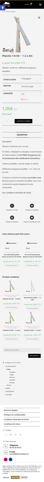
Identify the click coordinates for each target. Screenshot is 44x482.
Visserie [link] (16, 252)
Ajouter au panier (23, 121)
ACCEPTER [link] (15, 477)
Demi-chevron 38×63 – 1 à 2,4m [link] (32, 299)
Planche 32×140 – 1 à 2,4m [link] (11, 299)
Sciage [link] (14, 296)
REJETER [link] (24, 477)
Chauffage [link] (9, 394)
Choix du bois (9, 80)
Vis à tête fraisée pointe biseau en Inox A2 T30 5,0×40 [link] (32, 256)
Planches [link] (9, 296)
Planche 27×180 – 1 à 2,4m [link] (11, 330)
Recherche (34, 356)
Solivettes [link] (12, 380)
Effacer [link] (25, 99)
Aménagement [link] (10, 391)
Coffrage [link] (12, 382)
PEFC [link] (25, 155)
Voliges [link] (11, 374)
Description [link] (22, 135)
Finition (7, 86)
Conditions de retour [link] (12, 424)
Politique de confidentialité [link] (14, 415)
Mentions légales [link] (11, 410)
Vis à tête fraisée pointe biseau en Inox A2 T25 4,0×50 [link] (11, 256)
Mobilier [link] (8, 388)
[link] (2, 7)
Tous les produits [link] (10, 11)
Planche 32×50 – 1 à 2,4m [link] (32, 330)
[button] (40, 4)
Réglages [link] (6, 477)
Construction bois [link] (9, 252)
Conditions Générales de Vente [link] (16, 419)
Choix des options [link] (11, 265)
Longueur (8, 93)
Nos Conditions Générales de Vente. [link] (17, 193)
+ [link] (11, 120)
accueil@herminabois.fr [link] (19, 454)
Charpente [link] (6, 295)
